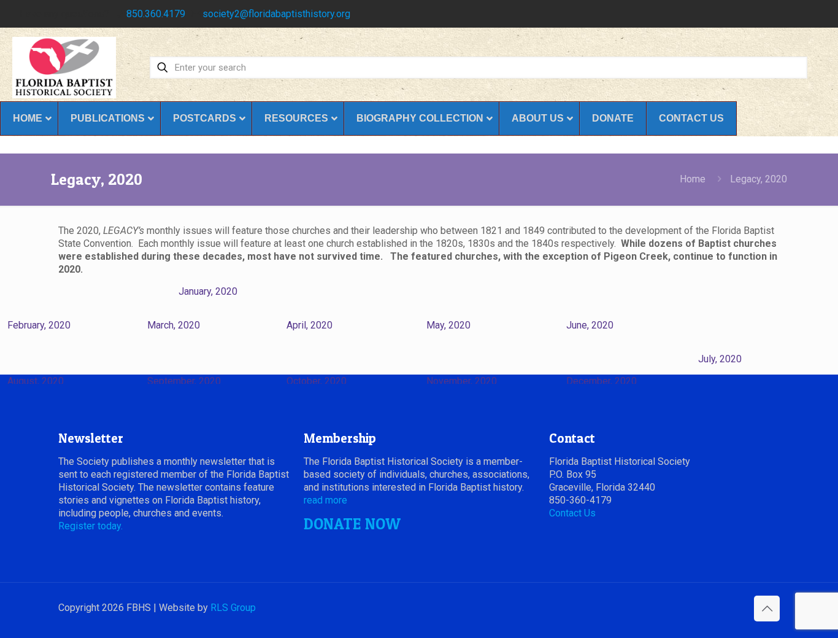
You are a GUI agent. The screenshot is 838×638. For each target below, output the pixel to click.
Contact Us (572, 513)
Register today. (90, 526)
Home (692, 179)
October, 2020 (316, 381)
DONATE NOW (352, 524)
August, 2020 (35, 381)
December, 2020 (601, 381)
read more (325, 500)
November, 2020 (461, 381)
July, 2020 (720, 359)
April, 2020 (309, 325)
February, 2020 (39, 325)
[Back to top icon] (767, 608)
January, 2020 (208, 291)
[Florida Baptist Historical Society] (64, 67)
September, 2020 (184, 381)
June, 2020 (589, 325)
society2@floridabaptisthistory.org (276, 14)
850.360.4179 (155, 14)
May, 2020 (448, 325)
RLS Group (233, 607)
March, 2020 (173, 325)
